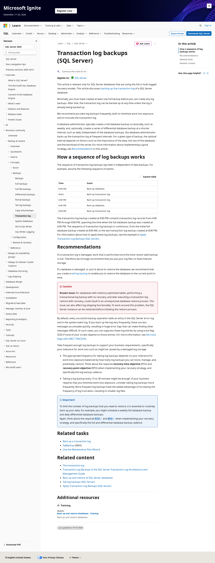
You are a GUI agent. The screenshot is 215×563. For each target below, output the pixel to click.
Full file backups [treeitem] (23, 189)
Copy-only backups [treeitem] (24, 210)
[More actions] (155, 43)
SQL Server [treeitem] (11, 59)
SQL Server (79, 43)
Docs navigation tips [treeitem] (16, 64)
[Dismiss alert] (209, 6)
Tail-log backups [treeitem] (23, 205)
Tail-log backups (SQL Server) (79, 481)
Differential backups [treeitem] (25, 194)
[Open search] (200, 25)
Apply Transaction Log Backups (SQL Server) (87, 486)
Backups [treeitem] (19, 178)
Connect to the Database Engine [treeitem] (20, 96)
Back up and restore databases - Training (77, 513)
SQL (69, 43)
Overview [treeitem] (12, 135)
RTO (97, 418)
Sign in (208, 25)
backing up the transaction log (118, 88)
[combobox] (20, 47)
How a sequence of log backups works (191, 50)
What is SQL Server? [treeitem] (18, 80)
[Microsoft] (5, 26)
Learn (60, 43)
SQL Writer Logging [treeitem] (24, 231)
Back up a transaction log (77, 441)
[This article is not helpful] (207, 73)
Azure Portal (177, 33)
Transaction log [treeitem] (23, 215)
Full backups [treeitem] (21, 183)
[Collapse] (36, 41)
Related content (187, 63)
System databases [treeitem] (24, 221)
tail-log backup (79, 273)
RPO (110, 418)
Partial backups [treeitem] (22, 199)
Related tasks (186, 59)
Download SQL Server (199, 33)
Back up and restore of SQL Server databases (88, 477)
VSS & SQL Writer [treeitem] (23, 226)
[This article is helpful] (204, 73)
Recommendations (82, 148)
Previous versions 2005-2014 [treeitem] (20, 69)
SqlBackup (68, 445)
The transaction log (73, 465)
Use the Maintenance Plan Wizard (81, 449)
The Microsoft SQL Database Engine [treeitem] (22, 87)
